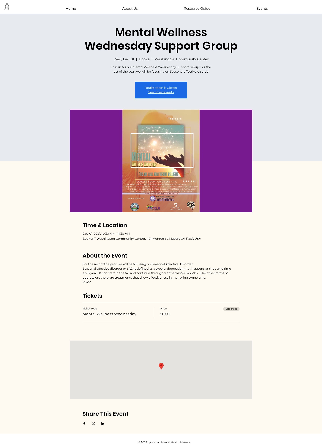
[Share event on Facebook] (84, 423)
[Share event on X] (93, 423)
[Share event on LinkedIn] (102, 423)
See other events (161, 92)
